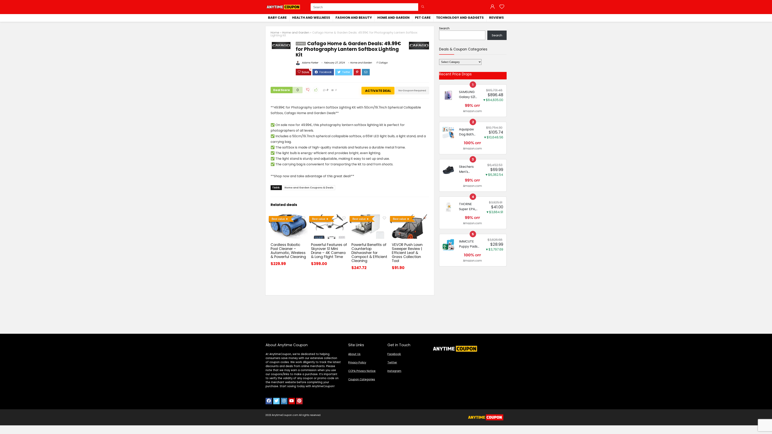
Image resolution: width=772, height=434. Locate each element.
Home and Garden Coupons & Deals (308, 187)
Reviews (496, 17)
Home (275, 33)
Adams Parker (309, 62)
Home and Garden (393, 17)
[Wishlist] (501, 7)
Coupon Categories (361, 379)
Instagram (394, 371)
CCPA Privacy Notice (362, 371)
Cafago (383, 62)
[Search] (422, 7)
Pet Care (423, 17)
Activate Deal (378, 90)
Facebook (394, 354)
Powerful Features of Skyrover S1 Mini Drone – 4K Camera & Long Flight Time (329, 250)
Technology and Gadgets (460, 17)
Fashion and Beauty (354, 17)
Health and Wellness (311, 17)
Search (444, 28)
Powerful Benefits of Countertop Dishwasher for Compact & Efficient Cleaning (369, 252)
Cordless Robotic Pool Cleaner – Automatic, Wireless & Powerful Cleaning (288, 250)
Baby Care (277, 17)
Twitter (392, 362)
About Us (354, 354)
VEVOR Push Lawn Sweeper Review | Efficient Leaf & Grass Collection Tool (407, 252)
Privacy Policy (357, 362)
